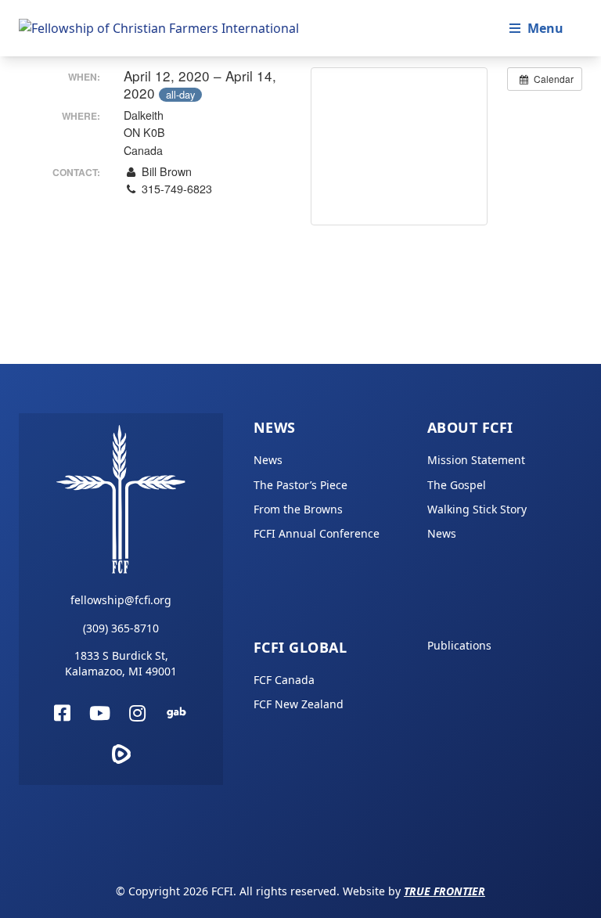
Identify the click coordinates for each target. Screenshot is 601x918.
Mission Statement (476, 459)
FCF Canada (284, 679)
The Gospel (456, 484)
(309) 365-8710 (121, 628)
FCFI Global (300, 647)
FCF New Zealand (299, 704)
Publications (459, 645)
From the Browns (298, 509)
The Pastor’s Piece (300, 484)
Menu (545, 28)
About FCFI (470, 427)
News (275, 427)
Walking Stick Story (477, 509)
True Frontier (444, 891)
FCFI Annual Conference (317, 533)
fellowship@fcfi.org (120, 599)
